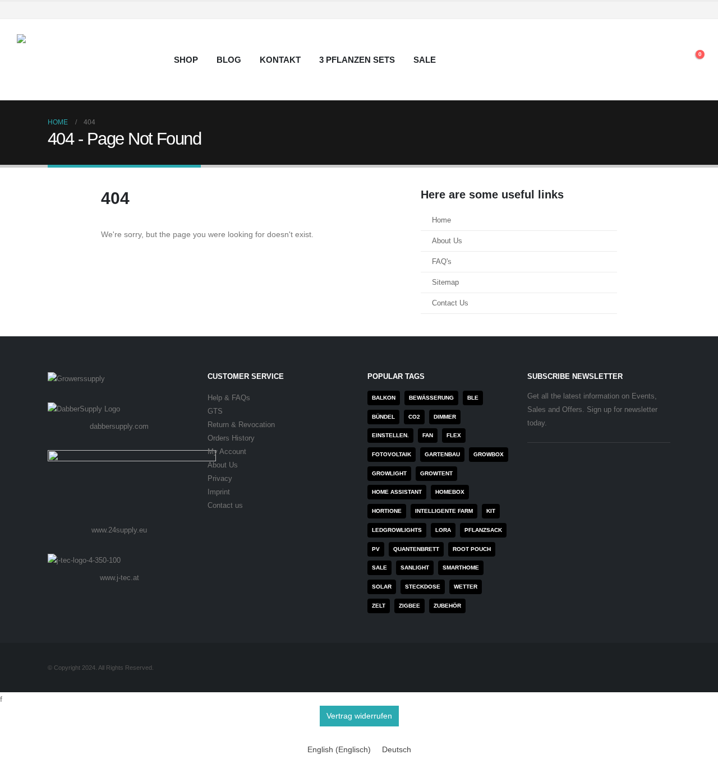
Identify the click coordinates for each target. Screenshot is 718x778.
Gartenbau (442, 454)
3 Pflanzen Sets (357, 59)
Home (441, 220)
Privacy (220, 479)
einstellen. (390, 435)
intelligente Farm (444, 511)
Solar (382, 587)
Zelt (378, 606)
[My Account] (641, 60)
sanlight (415, 567)
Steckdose (422, 587)
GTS (215, 411)
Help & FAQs (229, 398)
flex (454, 435)
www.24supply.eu (119, 530)
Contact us (225, 506)
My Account (227, 452)
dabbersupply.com (119, 426)
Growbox (488, 454)
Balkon (383, 398)
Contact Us (450, 303)
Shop (186, 59)
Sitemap (445, 282)
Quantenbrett (416, 549)
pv (376, 549)
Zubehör (447, 606)
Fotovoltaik (391, 454)
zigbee (409, 606)
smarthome (461, 567)
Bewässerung (431, 398)
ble (472, 398)
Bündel (383, 417)
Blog (229, 59)
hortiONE (387, 511)
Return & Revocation (241, 425)
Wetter (465, 587)
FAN (427, 435)
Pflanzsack (483, 530)
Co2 (414, 417)
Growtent (436, 473)
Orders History (231, 438)
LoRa (443, 530)
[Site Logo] (87, 59)
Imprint (219, 492)
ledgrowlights (397, 530)
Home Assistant (397, 492)
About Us (447, 241)
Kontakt (280, 59)
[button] (667, 60)
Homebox (449, 492)
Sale (424, 59)
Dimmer (445, 417)
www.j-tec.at (119, 577)
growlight (389, 473)
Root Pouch (472, 549)
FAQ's (442, 262)
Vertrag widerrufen (359, 715)
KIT (490, 511)
